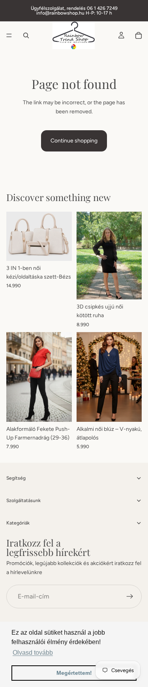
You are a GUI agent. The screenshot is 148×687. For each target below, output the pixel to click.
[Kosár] (138, 35)
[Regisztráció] (130, 596)
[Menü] (9, 35)
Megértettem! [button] (74, 673)
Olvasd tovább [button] (33, 652)
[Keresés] (26, 35)
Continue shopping (74, 140)
